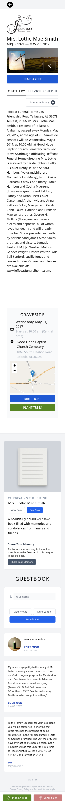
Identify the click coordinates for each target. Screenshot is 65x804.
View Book (16, 510)
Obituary (16, 91)
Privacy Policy (23, 789)
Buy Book (35, 510)
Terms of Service (41, 789)
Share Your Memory (22, 561)
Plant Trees (32, 407)
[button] (32, 373)
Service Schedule (44, 91)
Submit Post (32, 619)
